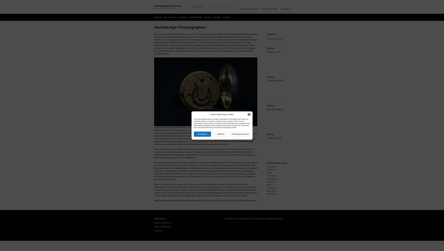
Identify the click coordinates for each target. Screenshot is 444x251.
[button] (249, 114)
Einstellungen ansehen (240, 134)
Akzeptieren (202, 134)
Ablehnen (220, 134)
